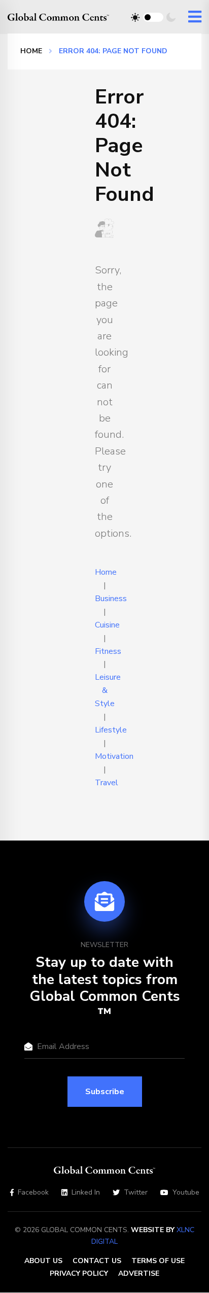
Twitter (136, 1192)
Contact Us (97, 1261)
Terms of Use (158, 1261)
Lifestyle (111, 730)
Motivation (114, 756)
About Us (43, 1261)
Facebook (33, 1192)
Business (111, 598)
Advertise (138, 1273)
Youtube (185, 1192)
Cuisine (107, 625)
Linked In (86, 1192)
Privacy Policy (79, 1273)
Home (31, 51)
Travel (106, 782)
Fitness (108, 651)
